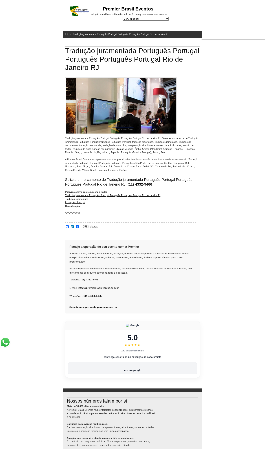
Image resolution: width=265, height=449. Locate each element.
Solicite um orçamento (83, 180)
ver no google (132, 370)
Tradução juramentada (76, 199)
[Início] (79, 11)
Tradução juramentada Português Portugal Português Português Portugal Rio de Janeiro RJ (112, 195)
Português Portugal (75, 202)
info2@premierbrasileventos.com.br (98, 287)
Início (68, 34)
